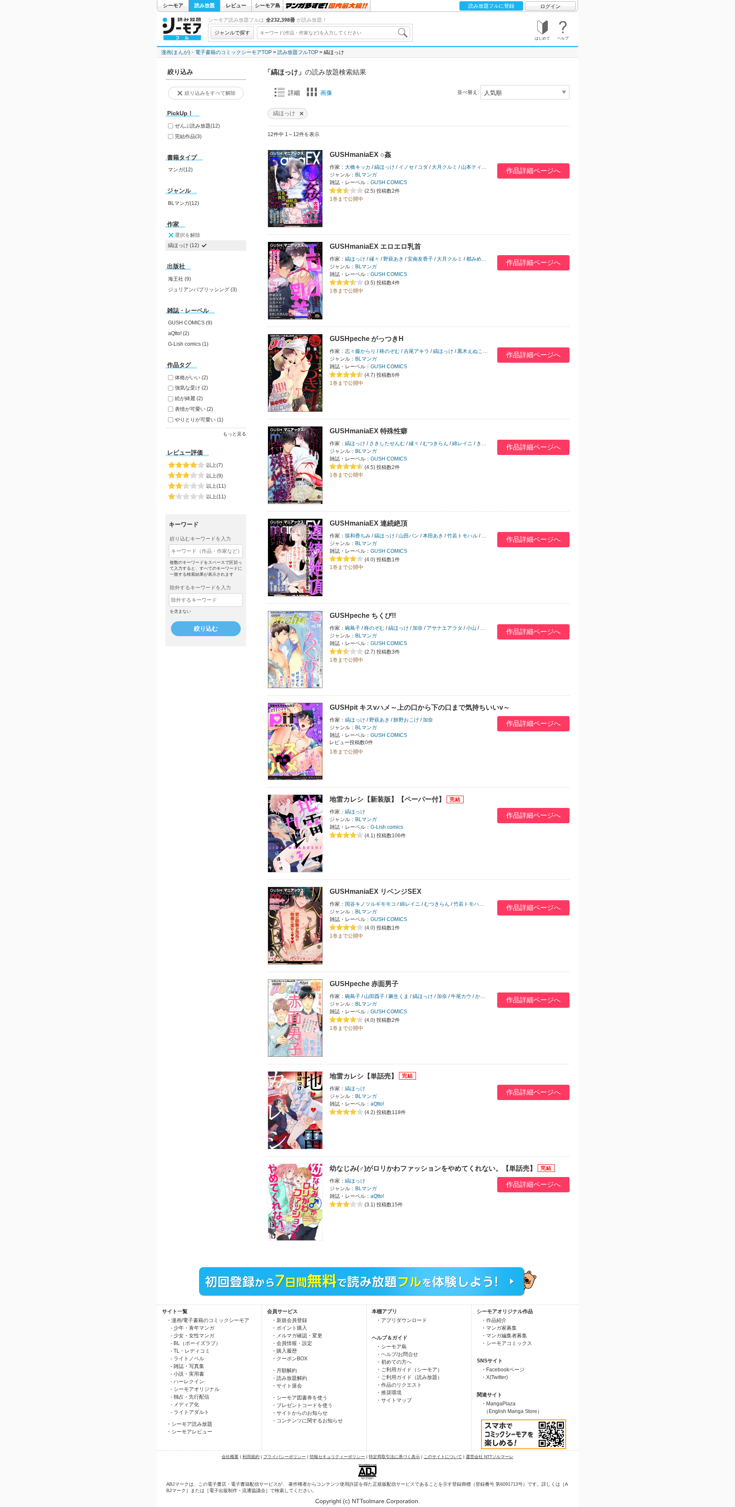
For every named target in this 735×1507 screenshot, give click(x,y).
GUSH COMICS (388, 182)
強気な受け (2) (191, 388)
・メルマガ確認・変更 (296, 1336)
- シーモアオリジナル (195, 1389)
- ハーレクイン (187, 1382)
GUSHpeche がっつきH (367, 338)
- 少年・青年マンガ (192, 1328)
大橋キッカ (357, 167)
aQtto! (377, 1104)
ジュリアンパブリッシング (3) (202, 290)
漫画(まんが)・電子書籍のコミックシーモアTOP (216, 52)
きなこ (484, 443)
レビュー (236, 6)
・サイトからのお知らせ (299, 1413)
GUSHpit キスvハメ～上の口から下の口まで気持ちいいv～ (420, 707)
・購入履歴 (284, 1351)
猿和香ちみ (357, 536)
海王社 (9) (179, 279)
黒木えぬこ (470, 351)
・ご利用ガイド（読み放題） (409, 1377)
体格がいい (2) (191, 378)
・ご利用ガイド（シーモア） (409, 1370)
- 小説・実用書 (187, 1374)
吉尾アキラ (416, 351)
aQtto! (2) (178, 333)
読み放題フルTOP (297, 52)
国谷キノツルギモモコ (370, 904)
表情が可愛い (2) (194, 409)
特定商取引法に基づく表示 (394, 1456)
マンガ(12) (180, 170)
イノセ (406, 167)
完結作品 (188, 136)
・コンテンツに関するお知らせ (307, 1421)
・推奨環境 (389, 1393)
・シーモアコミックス (506, 1343)
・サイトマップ (394, 1400)
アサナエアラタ (444, 628)
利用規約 (250, 1456)
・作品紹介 (494, 1320)
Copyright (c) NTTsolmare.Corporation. (367, 1501)
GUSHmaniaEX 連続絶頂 (368, 523)
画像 (326, 92)
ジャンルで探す (232, 33)
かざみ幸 (485, 996)
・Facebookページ (502, 1370)
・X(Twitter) (494, 1377)
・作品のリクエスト (399, 1385)
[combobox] (333, 32)
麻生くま (398, 996)
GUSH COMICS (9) (190, 323)
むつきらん (435, 443)
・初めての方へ (394, 1362)
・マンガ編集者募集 (504, 1336)
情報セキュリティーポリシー (337, 1456)
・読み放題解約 (289, 1378)
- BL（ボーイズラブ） (196, 1343)
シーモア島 (267, 6)
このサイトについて (443, 1456)
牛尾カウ (461, 996)
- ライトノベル (187, 1359)
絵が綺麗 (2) (189, 398)
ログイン (550, 6)
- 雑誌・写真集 (187, 1366)
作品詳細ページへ (533, 170)
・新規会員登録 (289, 1320)
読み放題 (204, 6)
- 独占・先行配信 (190, 1397)
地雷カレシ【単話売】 (364, 1076)
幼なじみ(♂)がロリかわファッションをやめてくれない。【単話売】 (433, 1168)
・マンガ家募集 (499, 1328)
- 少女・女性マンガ (192, 1336)
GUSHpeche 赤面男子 (364, 983)
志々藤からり (360, 351)
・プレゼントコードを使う (302, 1405)
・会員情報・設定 (291, 1343)
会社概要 (230, 1456)
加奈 (418, 628)
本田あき (433, 536)
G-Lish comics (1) (188, 344)
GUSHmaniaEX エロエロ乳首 (375, 246)
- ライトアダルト (190, 1412)
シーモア (173, 6)
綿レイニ (462, 443)
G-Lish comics (386, 827)
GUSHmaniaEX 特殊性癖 (368, 431)
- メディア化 (185, 1404)
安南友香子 (420, 259)
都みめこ (476, 259)
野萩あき (393, 259)
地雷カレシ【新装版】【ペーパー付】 (387, 799)
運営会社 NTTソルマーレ (489, 1456)
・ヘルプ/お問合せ (397, 1354)
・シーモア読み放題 (189, 1424)
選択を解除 (187, 235)
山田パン (409, 536)
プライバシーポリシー (284, 1456)
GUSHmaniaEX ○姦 (360, 154)
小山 (471, 628)
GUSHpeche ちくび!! (363, 615)
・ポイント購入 (289, 1328)
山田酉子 (374, 996)
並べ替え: (468, 92)
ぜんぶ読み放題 (197, 126)
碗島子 (352, 628)
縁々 (374, 259)
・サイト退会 (286, 1386)
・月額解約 (284, 1370)
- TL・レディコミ (190, 1351)
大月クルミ (444, 167)
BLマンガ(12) (183, 203)
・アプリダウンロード (401, 1320)
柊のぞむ (389, 351)
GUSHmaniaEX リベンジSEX (376, 891)
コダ (423, 167)
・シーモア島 (391, 1347)
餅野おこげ (406, 720)
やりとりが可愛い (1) (199, 420)
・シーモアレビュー (189, 1432)
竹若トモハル (462, 536)
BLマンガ (366, 175)
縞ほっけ (384, 167)
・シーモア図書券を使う (299, 1398)
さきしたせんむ (387, 443)
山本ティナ (474, 167)
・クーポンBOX (289, 1359)
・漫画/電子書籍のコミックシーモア (207, 1320)
